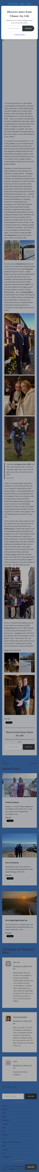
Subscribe (28, 28)
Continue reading (19, 34)
